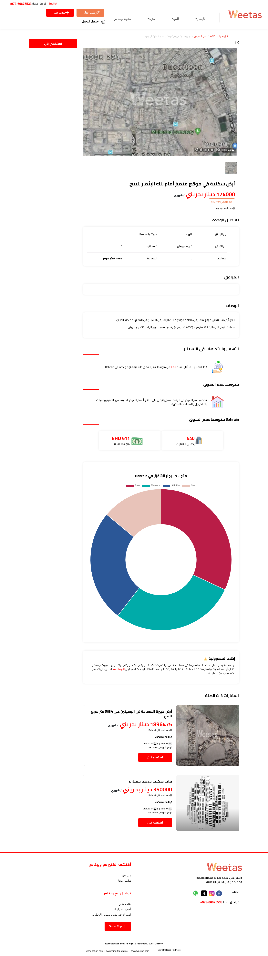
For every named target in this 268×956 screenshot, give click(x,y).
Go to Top (116, 926)
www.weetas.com (140, 951)
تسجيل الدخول (90, 21)
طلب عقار (90, 12)
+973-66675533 (20, 3)
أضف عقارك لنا (122, 909)
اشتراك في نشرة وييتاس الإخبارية (111, 914)
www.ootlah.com (94, 951)
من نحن (126, 875)
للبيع (176, 18)
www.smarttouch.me (117, 951)
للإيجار (201, 18)
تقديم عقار (59, 12)
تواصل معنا (124, 880)
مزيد (152, 18)
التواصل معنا (118, 669)
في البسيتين (199, 36)
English (52, 3)
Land (212, 36)
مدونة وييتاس (122, 18)
